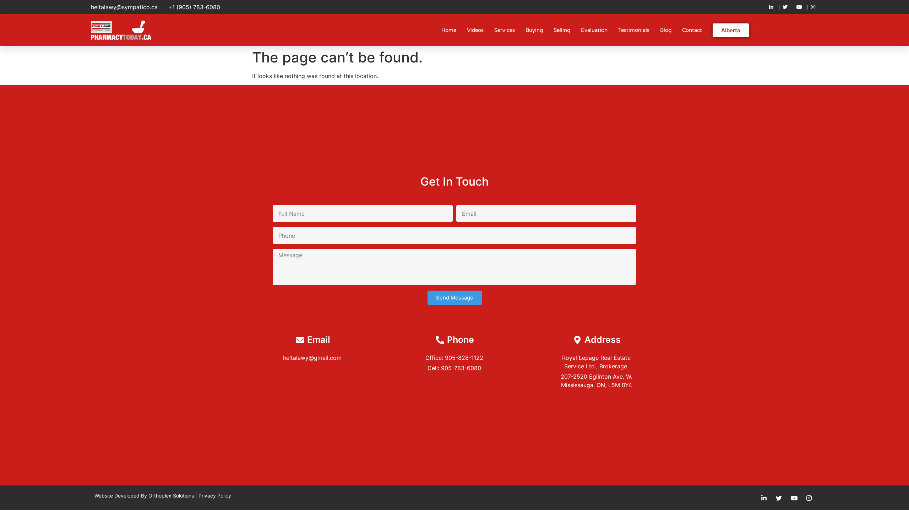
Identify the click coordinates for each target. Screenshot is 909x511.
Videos (475, 30)
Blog (665, 30)
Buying (534, 30)
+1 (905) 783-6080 (194, 7)
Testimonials (633, 30)
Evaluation (594, 30)
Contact (692, 30)
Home (448, 30)
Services (504, 30)
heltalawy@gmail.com (312, 357)
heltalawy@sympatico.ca (124, 7)
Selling (562, 30)
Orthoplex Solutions (171, 496)
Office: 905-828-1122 (454, 357)
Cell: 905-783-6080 (454, 368)
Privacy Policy (214, 496)
